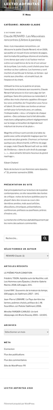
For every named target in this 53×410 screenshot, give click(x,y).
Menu (28, 14)
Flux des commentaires (15, 360)
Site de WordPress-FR (15, 365)
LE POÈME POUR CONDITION (18, 273)
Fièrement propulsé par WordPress (19, 403)
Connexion (9, 349)
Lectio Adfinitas (22, 4)
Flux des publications (14, 354)
